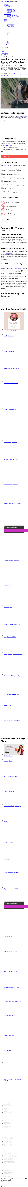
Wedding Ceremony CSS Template (12, 503)
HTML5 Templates (8, 1144)
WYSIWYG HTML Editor (10, 1159)
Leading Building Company (11, 951)
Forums (5, 20)
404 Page (6, 821)
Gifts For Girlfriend (8, 756)
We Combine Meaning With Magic (12, 806)
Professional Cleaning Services (11, 987)
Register (6, 47)
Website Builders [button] (7, 14)
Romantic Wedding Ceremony (11, 560)
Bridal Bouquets (8, 607)
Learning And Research (9, 1035)
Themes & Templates (9, 1133)
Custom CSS (9, 253)
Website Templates (11, 7)
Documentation (10, 25)
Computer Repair (8, 1050)
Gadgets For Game (8, 936)
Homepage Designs (8, 1174)
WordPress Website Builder (13, 16)
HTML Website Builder (12, 15)
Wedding (24, 73)
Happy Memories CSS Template (12, 720)
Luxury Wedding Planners (10, 442)
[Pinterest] (1, 1186)
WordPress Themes (11, 10)
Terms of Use (7, 1104)
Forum (5, 1127)
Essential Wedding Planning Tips (12, 624)
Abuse (5, 1111)
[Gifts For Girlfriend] (14, 754)
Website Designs (10, 9)
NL (8, 33)
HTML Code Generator (9, 1162)
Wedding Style (7, 585)
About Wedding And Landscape (12, 694)
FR (7, 35)
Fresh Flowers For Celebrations (11, 331)
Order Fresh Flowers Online (11, 971)
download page (9, 145)
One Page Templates (9, 1145)
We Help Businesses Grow (10, 776)
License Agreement (8, 1106)
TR (7, 42)
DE (8, 32)
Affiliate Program (8, 1124)
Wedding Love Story (9, 351)
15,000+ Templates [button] (8, 6)
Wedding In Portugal (9, 336)
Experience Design (8, 842)
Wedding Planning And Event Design (13, 654)
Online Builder (7, 165)
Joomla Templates (11, 11)
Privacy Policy (7, 1105)
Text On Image (18, 73)
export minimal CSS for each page (14, 268)
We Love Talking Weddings (11, 459)
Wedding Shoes (7, 705)
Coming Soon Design (9, 1015)
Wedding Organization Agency (11, 368)
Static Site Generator (9, 1161)
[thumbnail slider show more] (1, 301)
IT (7, 36)
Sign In (5, 44)
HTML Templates (11, 12)
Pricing (5, 19)
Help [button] (5, 22)
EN (8, 30)
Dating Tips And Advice (10, 637)
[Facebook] (1, 1179)
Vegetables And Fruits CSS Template (13, 889)
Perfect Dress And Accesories (11, 383)
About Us (6, 1108)
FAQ (5, 1120)
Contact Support (10, 26)
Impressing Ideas (8, 761)
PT (7, 40)
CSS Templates (7, 1141)
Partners (6, 1109)
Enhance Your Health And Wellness (12, 1001)
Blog (5, 21)
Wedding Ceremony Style (10, 409)
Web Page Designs (8, 1172)
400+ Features (7, 5)
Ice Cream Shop (8, 1063)
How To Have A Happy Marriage (12, 675)
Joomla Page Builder (11, 17)
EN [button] (4, 29)
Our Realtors (7, 859)
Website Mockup (8, 1176)
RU (8, 43)
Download (6, 4)
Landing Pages (7, 1173)
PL (7, 39)
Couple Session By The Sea (11, 484)
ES (7, 37)
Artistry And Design (9, 791)
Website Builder (8, 1154)
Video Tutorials (10, 24)
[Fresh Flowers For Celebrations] (14, 329)
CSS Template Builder (22, 116)
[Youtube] (1, 1182)
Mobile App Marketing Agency (11, 872)
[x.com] (1, 1184)
